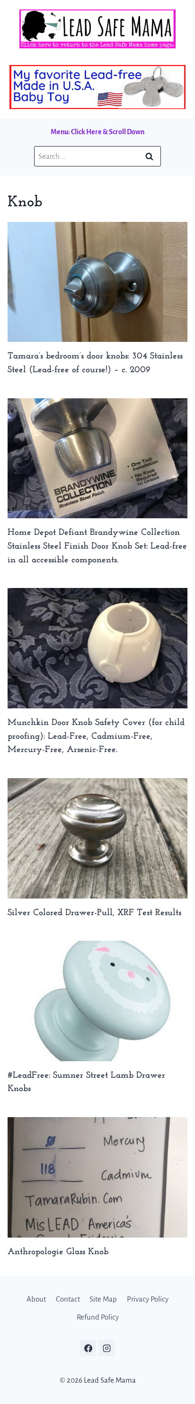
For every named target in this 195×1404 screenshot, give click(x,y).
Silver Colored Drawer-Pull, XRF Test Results (94, 913)
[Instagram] (107, 1348)
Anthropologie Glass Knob (58, 1252)
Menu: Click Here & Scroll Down (97, 132)
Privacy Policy (147, 1299)
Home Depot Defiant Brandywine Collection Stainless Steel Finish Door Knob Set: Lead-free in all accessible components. (97, 546)
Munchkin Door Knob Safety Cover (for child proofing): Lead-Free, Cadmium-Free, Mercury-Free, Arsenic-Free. (96, 736)
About (36, 1299)
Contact (68, 1299)
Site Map (103, 1299)
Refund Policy (98, 1317)
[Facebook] (88, 1348)
